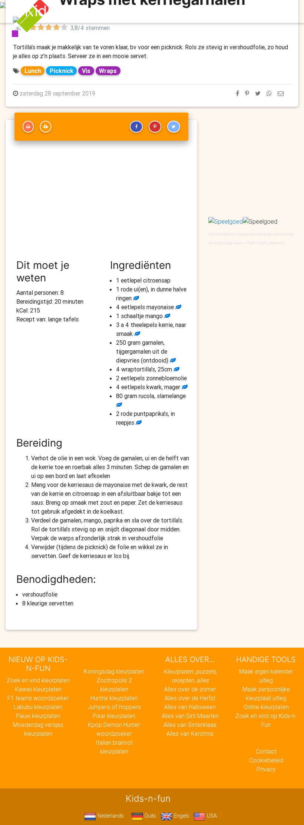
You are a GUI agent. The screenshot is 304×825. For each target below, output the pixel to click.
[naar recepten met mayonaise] (177, 307)
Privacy (266, 769)
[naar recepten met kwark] (184, 387)
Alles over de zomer (190, 689)
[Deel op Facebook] (237, 93)
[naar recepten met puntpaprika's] (138, 422)
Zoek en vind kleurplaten (38, 680)
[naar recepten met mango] (166, 316)
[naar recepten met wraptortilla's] (175, 369)
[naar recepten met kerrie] (136, 333)
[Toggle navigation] (275, 11)
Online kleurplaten (266, 707)
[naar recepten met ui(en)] (135, 298)
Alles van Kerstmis (190, 733)
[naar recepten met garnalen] (172, 360)
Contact (266, 751)
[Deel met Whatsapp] (269, 93)
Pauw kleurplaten (38, 715)
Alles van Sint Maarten (190, 715)
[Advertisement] (101, 203)
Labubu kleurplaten (38, 707)
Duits (149, 815)
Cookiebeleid (266, 760)
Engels (180, 815)
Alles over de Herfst (190, 698)
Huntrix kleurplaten (114, 698)
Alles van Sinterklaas (190, 724)
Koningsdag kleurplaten (114, 671)
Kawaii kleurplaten (38, 689)
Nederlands (110, 815)
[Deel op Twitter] (258, 93)
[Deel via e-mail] (281, 93)
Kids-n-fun (61, 11)
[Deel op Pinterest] (247, 93)
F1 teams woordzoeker (38, 698)
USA (211, 815)
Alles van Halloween (190, 707)
